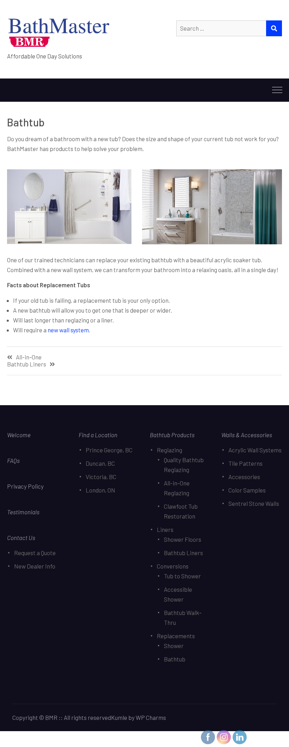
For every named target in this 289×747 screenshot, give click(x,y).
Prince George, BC (109, 449)
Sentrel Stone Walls (253, 503)
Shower (174, 645)
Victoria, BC (101, 476)
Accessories (244, 476)
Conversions (173, 566)
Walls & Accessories (246, 434)
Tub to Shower (182, 575)
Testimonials (23, 511)
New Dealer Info (34, 566)
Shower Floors (182, 539)
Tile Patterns (245, 463)
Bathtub (174, 659)
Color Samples (247, 490)
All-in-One (29, 357)
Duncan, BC (100, 463)
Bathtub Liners (26, 364)
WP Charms (151, 717)
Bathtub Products (172, 434)
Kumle (119, 717)
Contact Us (21, 537)
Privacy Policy (26, 486)
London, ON (100, 490)
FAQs (13, 460)
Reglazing (169, 449)
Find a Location (98, 434)
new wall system (68, 329)
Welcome (19, 434)
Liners (165, 529)
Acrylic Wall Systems (255, 449)
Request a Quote (35, 552)
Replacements (176, 635)
